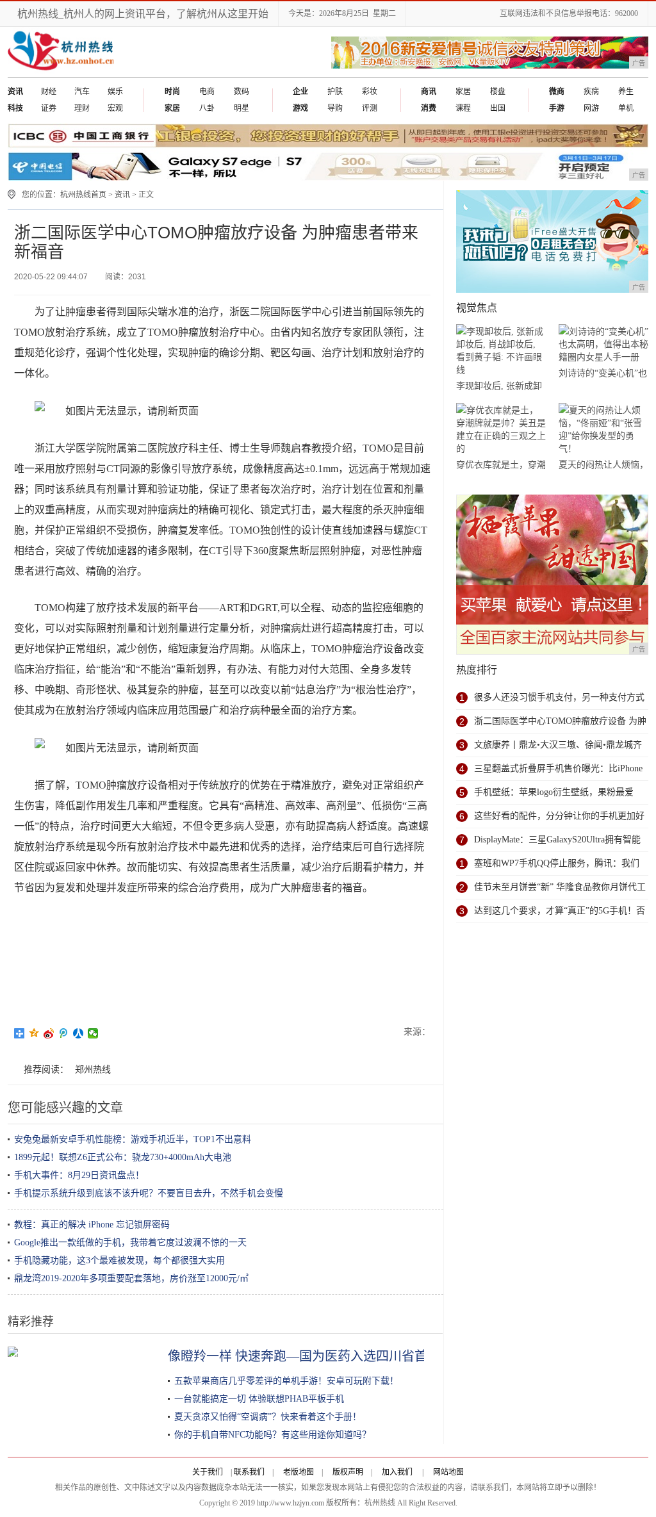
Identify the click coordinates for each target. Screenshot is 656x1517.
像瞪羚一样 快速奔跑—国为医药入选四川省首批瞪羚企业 (329, 1356)
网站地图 (448, 1472)
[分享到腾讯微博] (63, 1033)
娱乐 (115, 91)
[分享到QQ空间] (34, 1033)
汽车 (82, 91)
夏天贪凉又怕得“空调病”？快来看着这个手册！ (267, 1417)
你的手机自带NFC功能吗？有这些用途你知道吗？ (272, 1434)
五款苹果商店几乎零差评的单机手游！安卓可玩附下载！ (286, 1381)
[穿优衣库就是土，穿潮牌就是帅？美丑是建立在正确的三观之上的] (501, 429)
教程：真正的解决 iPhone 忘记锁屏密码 (92, 1224)
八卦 (207, 108)
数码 (241, 91)
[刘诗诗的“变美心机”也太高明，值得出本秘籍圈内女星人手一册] (603, 344)
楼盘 (497, 91)
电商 (207, 91)
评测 (369, 108)
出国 (497, 108)
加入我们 (397, 1472)
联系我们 (249, 1472)
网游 (591, 108)
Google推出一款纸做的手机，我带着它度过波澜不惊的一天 (130, 1242)
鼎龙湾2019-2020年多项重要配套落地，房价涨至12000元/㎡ (131, 1278)
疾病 (591, 91)
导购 (335, 108)
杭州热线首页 (83, 194)
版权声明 (347, 1472)
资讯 (122, 194)
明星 (241, 108)
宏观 (115, 108)
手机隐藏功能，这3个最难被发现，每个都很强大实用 (119, 1260)
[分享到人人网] (78, 1033)
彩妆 (369, 91)
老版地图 (298, 1472)
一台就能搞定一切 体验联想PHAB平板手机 (259, 1399)
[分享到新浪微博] (49, 1033)
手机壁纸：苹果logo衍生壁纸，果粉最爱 (554, 792)
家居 (463, 91)
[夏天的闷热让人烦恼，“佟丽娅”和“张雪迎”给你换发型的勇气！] (603, 429)
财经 (48, 91)
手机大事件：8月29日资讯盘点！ (79, 1175)
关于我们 (207, 1472)
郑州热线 (93, 1069)
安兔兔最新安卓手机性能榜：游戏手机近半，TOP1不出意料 (132, 1139)
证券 (48, 108)
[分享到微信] (93, 1033)
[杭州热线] (60, 74)
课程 (463, 108)
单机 (626, 108)
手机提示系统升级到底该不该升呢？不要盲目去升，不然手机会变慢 (148, 1193)
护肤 (335, 91)
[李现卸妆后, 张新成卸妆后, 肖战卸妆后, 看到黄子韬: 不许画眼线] (501, 350)
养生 (626, 91)
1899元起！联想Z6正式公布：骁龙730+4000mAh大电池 (122, 1157)
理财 (82, 108)
